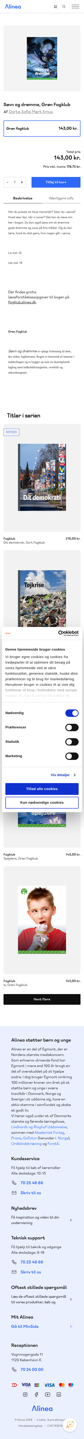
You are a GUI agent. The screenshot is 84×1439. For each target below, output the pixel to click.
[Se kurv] (55, 6)
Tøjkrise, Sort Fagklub (42, 604)
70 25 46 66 (32, 1183)
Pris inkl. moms (54, 167)
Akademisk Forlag (49, 1132)
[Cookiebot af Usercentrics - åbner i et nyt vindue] (59, 633)
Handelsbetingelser (30, 1426)
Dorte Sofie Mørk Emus (31, 111)
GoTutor (30, 1138)
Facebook (36, 1394)
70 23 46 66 (32, 1262)
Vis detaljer (60, 775)
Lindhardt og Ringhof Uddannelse (39, 1126)
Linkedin (59, 1394)
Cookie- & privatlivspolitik (53, 1420)
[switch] (72, 727)
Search (64, 6)
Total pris (73, 152)
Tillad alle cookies (42, 789)
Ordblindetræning (26, 1143)
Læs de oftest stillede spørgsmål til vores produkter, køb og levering (38, 1299)
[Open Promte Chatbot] (70, 1425)
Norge (63, 1138)
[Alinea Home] (42, 1409)
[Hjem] (13, 6)
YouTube (47, 1394)
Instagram (25, 1394)
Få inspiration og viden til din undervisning (35, 1220)
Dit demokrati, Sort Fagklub (42, 478)
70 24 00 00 (32, 1369)
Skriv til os (31, 1193)
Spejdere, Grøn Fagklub (42, 854)
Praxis (16, 1138)
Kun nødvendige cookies (42, 803)
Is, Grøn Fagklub (42, 920)
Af (6, 112)
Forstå (53, 1143)
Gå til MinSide (24, 1326)
